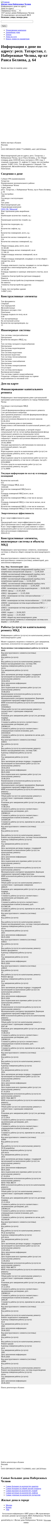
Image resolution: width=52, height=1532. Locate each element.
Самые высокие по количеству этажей (21, 1491)
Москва (9, 1505)
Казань (8, 1507)
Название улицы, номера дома (14, 17)
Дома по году (11, 37)
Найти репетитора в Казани (12, 1462)
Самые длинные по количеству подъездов (23, 1495)
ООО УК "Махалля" (9, 209)
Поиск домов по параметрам (17, 39)
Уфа (7, 1509)
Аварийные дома (13, 32)
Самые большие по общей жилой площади (23, 1488)
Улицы (8, 34)
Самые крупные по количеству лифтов (22, 1493)
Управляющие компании (16, 30)
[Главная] (5, 2)
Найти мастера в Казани (11, 143)
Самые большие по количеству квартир (22, 1486)
